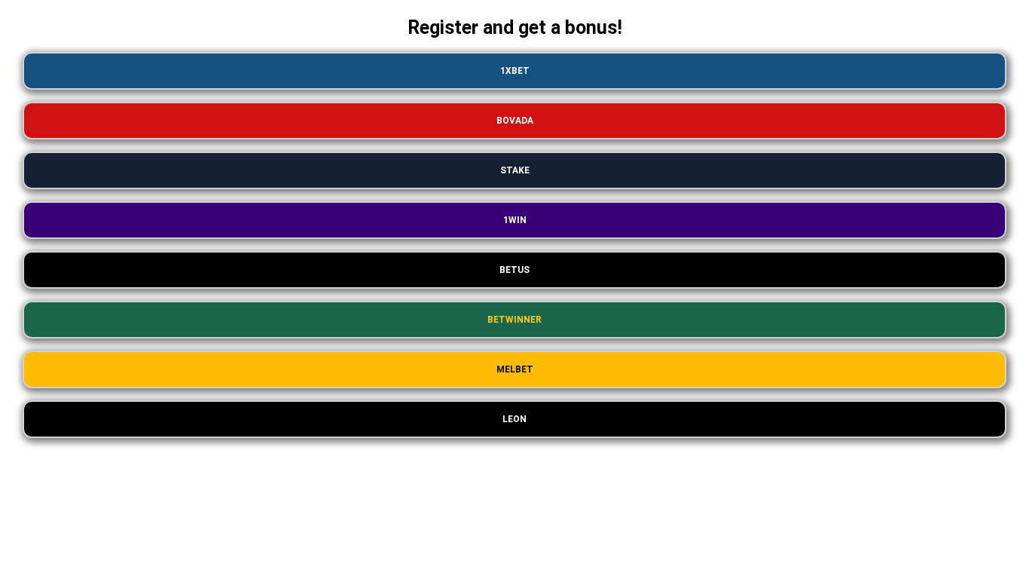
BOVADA (514, 120)
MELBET (514, 369)
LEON (514, 419)
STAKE (515, 170)
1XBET (515, 71)
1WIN (515, 220)
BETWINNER (514, 319)
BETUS (514, 270)
